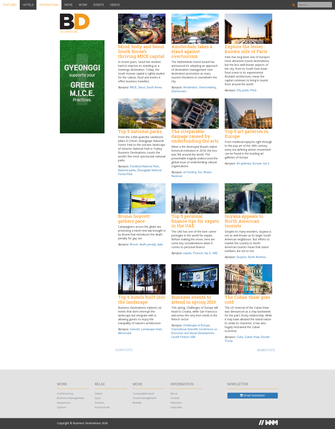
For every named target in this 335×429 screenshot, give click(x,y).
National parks (127, 170)
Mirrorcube (124, 333)
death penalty (147, 244)
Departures (64, 402)
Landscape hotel (151, 329)
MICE (133, 87)
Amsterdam (190, 87)
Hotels (28, 4)
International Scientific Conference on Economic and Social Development (194, 331)
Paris (253, 90)
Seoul (141, 87)
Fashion (99, 402)
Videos (115, 4)
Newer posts (266, 350)
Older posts (124, 350)
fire (200, 172)
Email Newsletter (254, 395)
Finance (198, 253)
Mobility (137, 402)
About (173, 393)
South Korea (154, 87)
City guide (243, 90)
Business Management (70, 398)
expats (187, 253)
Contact (174, 398)
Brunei (134, 244)
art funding (189, 172)
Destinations (49, 4)
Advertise (176, 402)
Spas (98, 398)
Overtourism (178, 91)
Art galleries (244, 163)
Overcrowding (207, 87)
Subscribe (176, 407)
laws (160, 244)
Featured (10, 4)
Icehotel (135, 329)
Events (98, 4)
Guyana (241, 257)
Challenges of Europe (196, 325)
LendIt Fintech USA (183, 337)
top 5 (266, 163)
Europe (257, 163)
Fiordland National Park (144, 166)
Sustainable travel (143, 393)
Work (83, 4)
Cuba (240, 337)
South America (257, 257)
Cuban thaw (252, 337)
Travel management (144, 398)
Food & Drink (102, 407)
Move (69, 4)
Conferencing (65, 393)
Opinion (61, 407)
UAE (215, 253)
